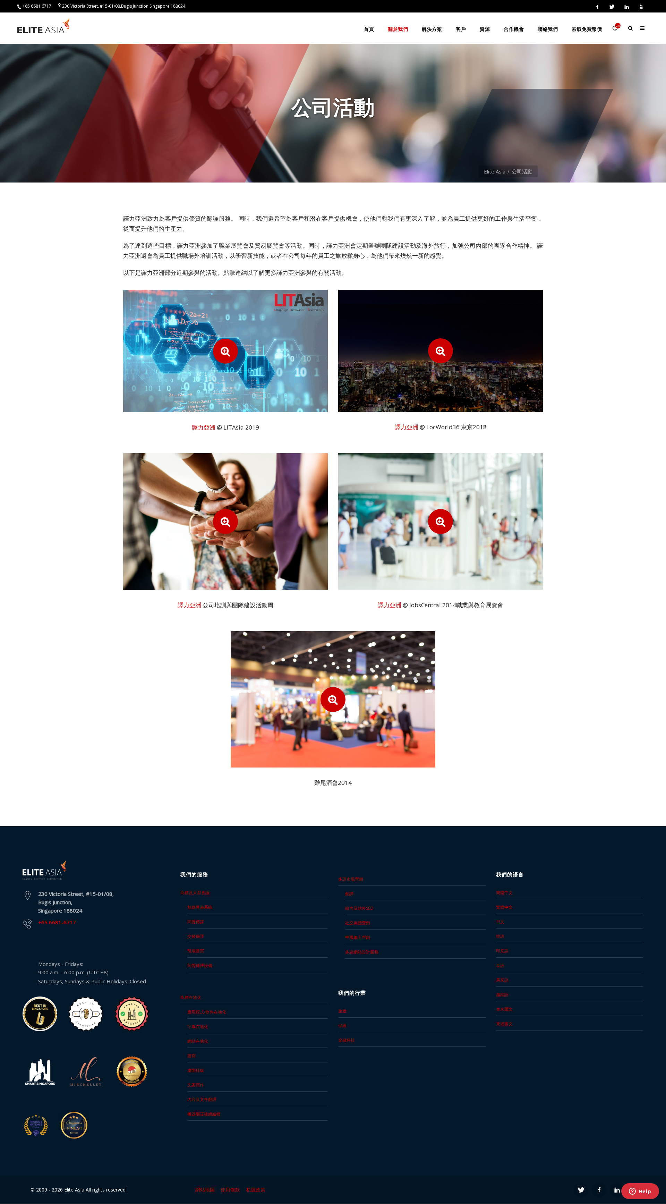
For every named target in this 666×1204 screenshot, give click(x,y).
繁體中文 (504, 907)
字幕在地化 (197, 1026)
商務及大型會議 (195, 893)
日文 (500, 922)
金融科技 (346, 1040)
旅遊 (342, 1011)
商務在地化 (190, 997)
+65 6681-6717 (57, 922)
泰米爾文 (504, 1009)
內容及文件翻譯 (201, 1099)
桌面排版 (195, 1070)
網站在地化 (197, 1041)
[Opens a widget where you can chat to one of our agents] (640, 1192)
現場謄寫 (195, 951)
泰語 (500, 965)
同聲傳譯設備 (199, 965)
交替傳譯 (195, 936)
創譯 (349, 894)
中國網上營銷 (357, 937)
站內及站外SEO (359, 908)
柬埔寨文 (504, 1024)
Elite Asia (494, 171)
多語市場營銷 (350, 879)
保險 (342, 1025)
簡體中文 (504, 893)
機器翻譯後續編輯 (204, 1114)
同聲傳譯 (195, 922)
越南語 (502, 995)
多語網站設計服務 (361, 952)
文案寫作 (195, 1085)
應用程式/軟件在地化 (206, 1012)
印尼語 (502, 951)
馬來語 (502, 980)
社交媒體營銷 (357, 923)
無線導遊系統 (199, 907)
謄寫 (191, 1056)
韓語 (500, 936)
